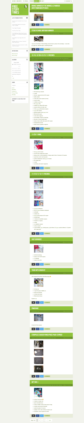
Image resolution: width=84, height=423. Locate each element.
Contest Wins (34, 11)
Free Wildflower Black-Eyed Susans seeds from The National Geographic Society (19, 34)
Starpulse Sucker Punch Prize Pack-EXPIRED (47, 335)
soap (46, 158)
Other (33, 60)
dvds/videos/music (48, 58)
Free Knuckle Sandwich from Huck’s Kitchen (19, 21)
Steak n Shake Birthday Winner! (43, 30)
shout (35, 110)
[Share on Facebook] (37, 24)
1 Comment (47, 24)
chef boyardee (37, 239)
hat (41, 102)
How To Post (14, 55)
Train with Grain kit (38, 270)
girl (37, 155)
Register (14, 85)
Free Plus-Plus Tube (16, 30)
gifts (60, 58)
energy (37, 103)
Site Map (13, 94)
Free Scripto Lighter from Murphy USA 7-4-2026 (18, 25)
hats (38, 11)
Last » (50, 420)
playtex (35, 215)
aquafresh (36, 208)
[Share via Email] (33, 24)
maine (38, 210)
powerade (35, 308)
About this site (15, 53)
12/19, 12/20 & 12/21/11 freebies (43, 55)
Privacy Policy (15, 93)
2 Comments (47, 49)
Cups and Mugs (44, 33)
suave (38, 108)
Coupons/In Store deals (39, 58)
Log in (13, 87)
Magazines (66, 58)
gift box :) (35, 382)
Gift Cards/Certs (51, 33)
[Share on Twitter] (42, 24)
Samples (36, 60)
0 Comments (47, 128)
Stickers (60, 385)
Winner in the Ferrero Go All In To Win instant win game (19, 45)
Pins (58, 33)
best (38, 105)
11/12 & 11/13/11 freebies (41, 174)
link (36, 298)
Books (33, 58)
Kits (48, 137)
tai (49, 227)
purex (57, 227)
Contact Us (14, 91)
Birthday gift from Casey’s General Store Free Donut (19, 42)
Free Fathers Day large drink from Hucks (19, 38)
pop (36, 151)
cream (44, 112)
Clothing (33, 33)
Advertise (14, 89)
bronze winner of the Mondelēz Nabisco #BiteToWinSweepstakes (46, 7)
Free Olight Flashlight (16, 28)
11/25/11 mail (36, 134)
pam (42, 227)
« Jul (13, 78)
